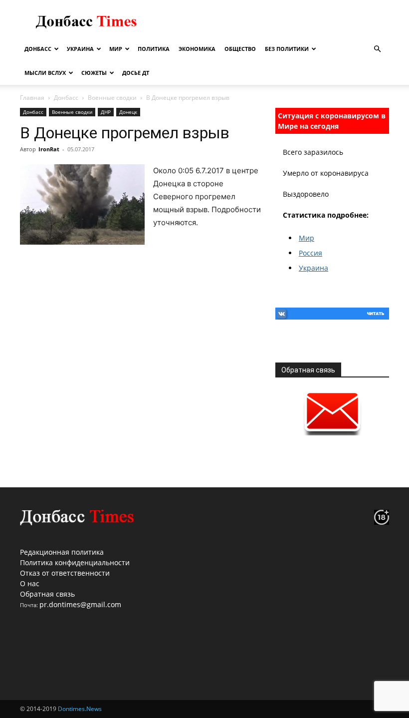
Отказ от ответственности (65, 573)
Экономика (197, 48)
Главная (32, 97)
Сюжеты (94, 72)
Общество (240, 48)
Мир (115, 48)
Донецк (128, 111)
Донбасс (37, 48)
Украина (80, 48)
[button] (377, 49)
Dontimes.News (80, 709)
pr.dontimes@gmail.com (80, 604)
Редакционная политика (62, 552)
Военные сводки (112, 97)
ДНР (106, 111)
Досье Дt (135, 72)
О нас (29, 583)
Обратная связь (47, 594)
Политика (154, 48)
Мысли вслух (45, 72)
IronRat (48, 149)
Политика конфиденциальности (75, 562)
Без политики (287, 48)
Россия (310, 253)
